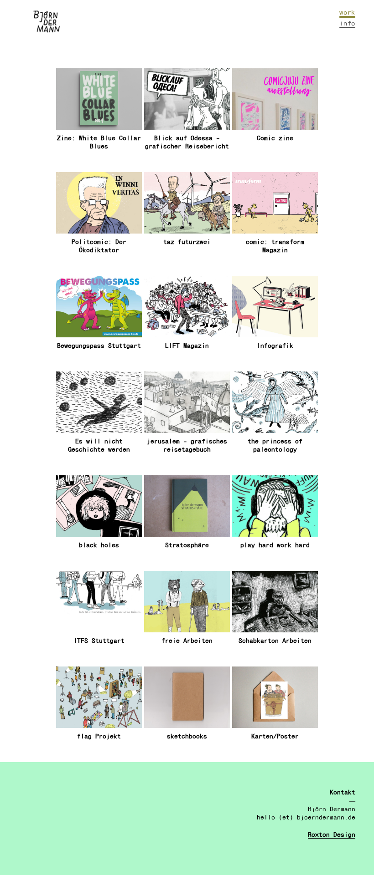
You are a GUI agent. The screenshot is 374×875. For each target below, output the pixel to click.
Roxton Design (331, 835)
